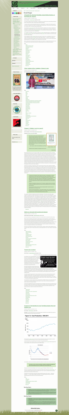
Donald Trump (28, 63)
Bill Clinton (27, 298)
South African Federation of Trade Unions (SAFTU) (33, 102)
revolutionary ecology (29, 234)
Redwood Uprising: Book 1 (38, 131)
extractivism (27, 122)
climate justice (28, 290)
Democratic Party (28, 60)
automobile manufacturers (29, 46)
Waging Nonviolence (37, 215)
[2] (47, 191)
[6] (42, 201)
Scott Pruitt (27, 300)
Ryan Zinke (27, 301)
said (40, 25)
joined (33, 32)
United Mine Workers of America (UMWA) (31, 381)
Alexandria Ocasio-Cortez (29, 241)
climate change (28, 106)
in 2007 (43, 33)
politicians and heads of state (30, 10)
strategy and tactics (28, 231)
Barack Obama (28, 59)
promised (34, 36)
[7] (30, 207)
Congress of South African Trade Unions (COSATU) (33, 101)
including (42, 32)
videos (26, 119)
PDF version (31, 133)
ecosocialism (27, 105)
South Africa (27, 96)
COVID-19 (27, 121)
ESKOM (27, 98)
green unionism (28, 103)
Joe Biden (27, 58)
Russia (27, 93)
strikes (26, 44)
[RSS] (12, 408)
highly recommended (28, 245)
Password (14, 63)
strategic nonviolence (29, 232)
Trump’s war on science (30, 249)
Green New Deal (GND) (29, 236)
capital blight (27, 292)
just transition (27, 124)
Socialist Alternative (32, 253)
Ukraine (27, 97)
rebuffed (34, 38)
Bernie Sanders (28, 240)
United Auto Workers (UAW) (29, 45)
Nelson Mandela (28, 108)
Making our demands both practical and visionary (36, 212)
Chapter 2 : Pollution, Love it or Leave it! (33, 128)
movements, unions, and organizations (31, 238)
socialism (27, 123)
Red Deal (27, 237)
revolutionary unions (28, 235)
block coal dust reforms (51, 369)
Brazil (26, 92)
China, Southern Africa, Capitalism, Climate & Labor (36, 68)
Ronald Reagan (28, 62)
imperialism (27, 91)
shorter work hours (28, 57)
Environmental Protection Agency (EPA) (31, 295)
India (26, 95)
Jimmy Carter (27, 299)
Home (24, 10)
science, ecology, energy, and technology (31, 291)
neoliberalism (27, 99)
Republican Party (37, 10)
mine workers (27, 379)
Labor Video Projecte (38, 71)
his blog (48, 341)
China (26, 94)
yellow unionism (28, 104)
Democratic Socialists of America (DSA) (31, 244)
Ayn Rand (27, 380)
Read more (27, 65)
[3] (47, 196)
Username (14, 60)
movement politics (28, 239)
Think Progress (31, 310)
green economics (28, 120)
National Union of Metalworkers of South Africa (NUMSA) (33, 100)
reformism (27, 233)
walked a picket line (28, 33)
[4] (40, 200)
